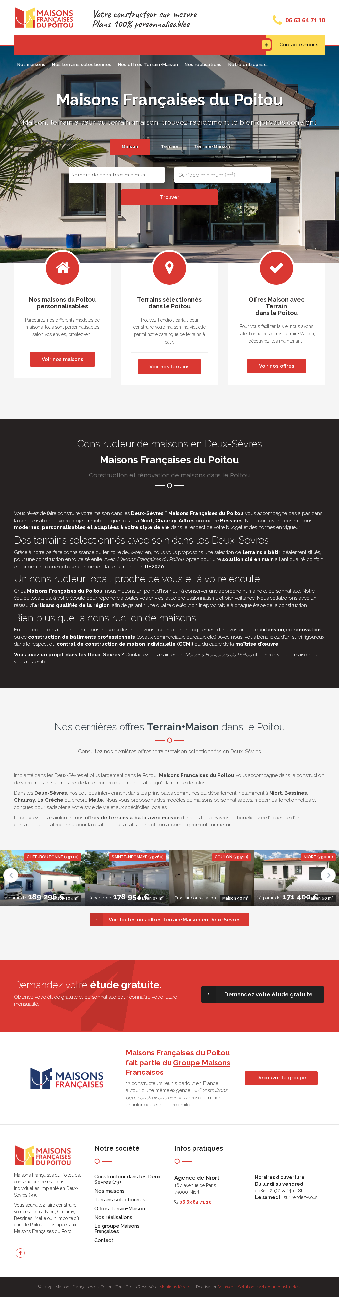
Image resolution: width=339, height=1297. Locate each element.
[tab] (130, 147)
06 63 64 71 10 (305, 20)
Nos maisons (31, 64)
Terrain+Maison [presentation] (211, 146)
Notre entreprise (247, 64)
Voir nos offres (276, 366)
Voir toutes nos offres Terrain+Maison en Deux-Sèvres (175, 920)
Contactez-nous (298, 44)
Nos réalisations (203, 64)
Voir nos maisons (62, 359)
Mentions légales (175, 1286)
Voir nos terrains (169, 367)
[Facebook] (20, 1253)
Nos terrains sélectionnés (81, 64)
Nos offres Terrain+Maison (148, 64)
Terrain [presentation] (170, 146)
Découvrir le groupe (281, 1078)
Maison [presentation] (130, 146)
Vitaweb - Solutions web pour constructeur (260, 1286)
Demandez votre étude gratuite (268, 994)
